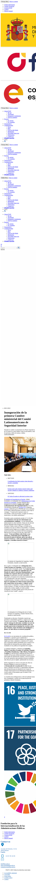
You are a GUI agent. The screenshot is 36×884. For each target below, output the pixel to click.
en (1, 244)
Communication (8, 125)
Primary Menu (4, 1)
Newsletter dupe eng (13, 133)
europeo (6, 509)
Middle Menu (4, 178)
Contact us (11, 136)
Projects (6, 119)
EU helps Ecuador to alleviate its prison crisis (20, 496)
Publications (11, 135)
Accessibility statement (10, 873)
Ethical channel (8, 11)
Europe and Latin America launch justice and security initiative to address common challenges (21, 489)
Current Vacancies (9, 6)
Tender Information (9, 4)
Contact (6, 9)
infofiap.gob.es (5, 864)
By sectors (10, 120)
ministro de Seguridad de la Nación (15, 499)
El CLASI (7, 636)
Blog (9, 128)
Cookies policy (8, 877)
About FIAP (7, 111)
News (9, 127)
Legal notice (7, 876)
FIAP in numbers (12, 117)
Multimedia (11, 131)
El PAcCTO (22, 507)
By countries (11, 122)
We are (10, 112)
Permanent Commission (14, 116)
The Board (11, 114)
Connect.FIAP (8, 8)
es (1, 246)
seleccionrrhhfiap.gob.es (8, 865)
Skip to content (14, 1)
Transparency (8, 124)
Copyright (7, 874)
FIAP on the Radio (13, 130)
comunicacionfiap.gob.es (8, 867)
